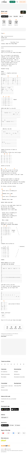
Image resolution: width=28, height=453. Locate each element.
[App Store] (15, 412)
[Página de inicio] (4, 1)
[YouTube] (3, 436)
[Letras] (3, 443)
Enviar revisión (3, 339)
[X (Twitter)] (24, 436)
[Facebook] (13, 436)
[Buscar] (17, 2)
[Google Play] (5, 412)
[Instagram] (8, 436)
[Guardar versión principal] (7, 16)
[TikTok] (19, 436)
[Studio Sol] (5, 449)
